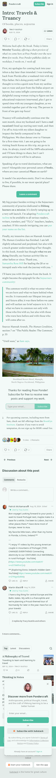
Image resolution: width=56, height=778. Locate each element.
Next (46, 459)
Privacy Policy (32, 743)
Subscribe (39, 4)
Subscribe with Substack (30, 731)
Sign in (50, 4)
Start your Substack (20, 764)
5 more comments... (11, 634)
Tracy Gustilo (15, 30)
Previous (11, 459)
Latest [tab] (13, 648)
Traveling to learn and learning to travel (18, 661)
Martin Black (15, 587)
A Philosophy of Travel (15, 656)
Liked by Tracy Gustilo (20, 510)
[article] (28, 663)
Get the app (42, 764)
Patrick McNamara (18, 506)
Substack (13, 772)
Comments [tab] (9, 480)
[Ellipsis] (52, 506)
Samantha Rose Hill (12, 263)
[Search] (51, 648)
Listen (50, 31)
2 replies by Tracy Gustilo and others (28, 621)
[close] (47, 684)
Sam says (24, 341)
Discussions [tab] (24, 648)
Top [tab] (5, 648)
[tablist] (14, 480)
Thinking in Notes (13, 677)
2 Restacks (34, 440)
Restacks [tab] (21, 480)
